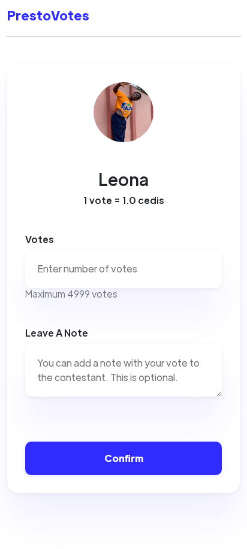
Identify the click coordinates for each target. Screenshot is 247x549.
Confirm (123, 458)
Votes (39, 239)
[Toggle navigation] (223, 18)
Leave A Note (56, 332)
